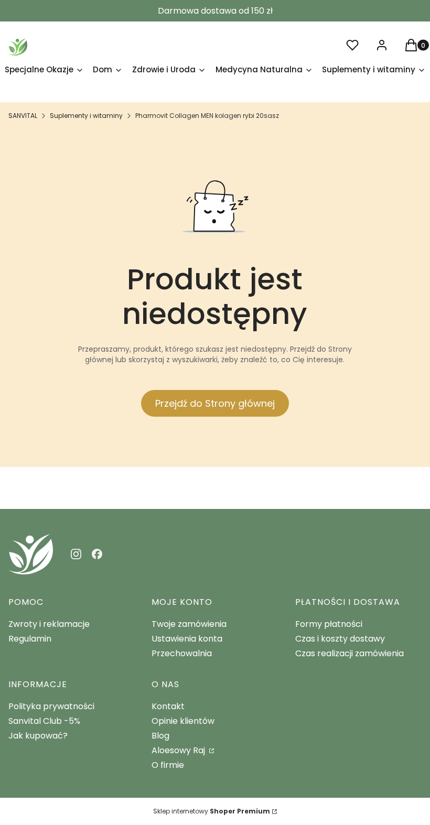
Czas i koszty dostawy (340, 639)
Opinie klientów (183, 721)
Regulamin (29, 639)
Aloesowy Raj (179, 750)
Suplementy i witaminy (86, 115)
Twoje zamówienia (189, 624)
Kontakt (168, 706)
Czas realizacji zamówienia (349, 653)
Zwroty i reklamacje (49, 624)
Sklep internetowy (211, 811)
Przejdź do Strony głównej (215, 403)
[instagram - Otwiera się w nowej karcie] (76, 554)
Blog (160, 736)
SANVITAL (22, 115)
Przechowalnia (182, 653)
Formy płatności (328, 624)
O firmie (168, 765)
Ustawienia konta (187, 639)
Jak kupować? (38, 736)
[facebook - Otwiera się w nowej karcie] (97, 554)
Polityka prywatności (51, 706)
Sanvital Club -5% (44, 721)
